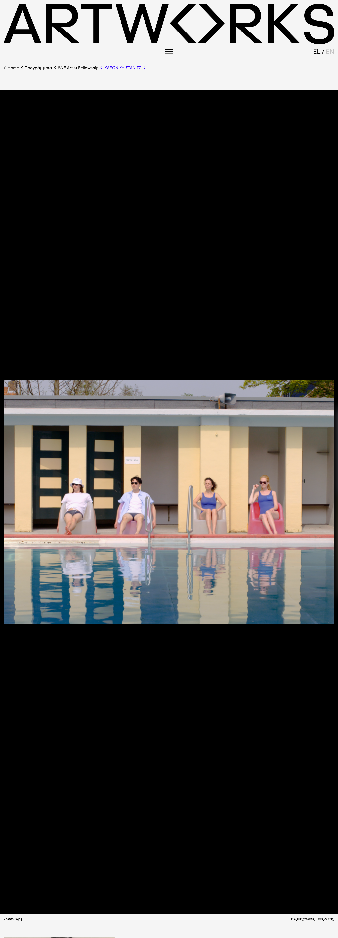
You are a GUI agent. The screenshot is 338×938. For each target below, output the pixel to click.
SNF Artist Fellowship (78, 67)
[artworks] (169, 42)
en (330, 51)
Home (13, 67)
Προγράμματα (38, 67)
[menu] (169, 51)
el (317, 51)
